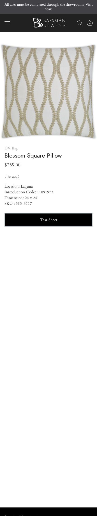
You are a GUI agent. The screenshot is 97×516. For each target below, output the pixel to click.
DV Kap (11, 148)
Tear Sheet (48, 219)
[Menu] (7, 23)
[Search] (80, 24)
